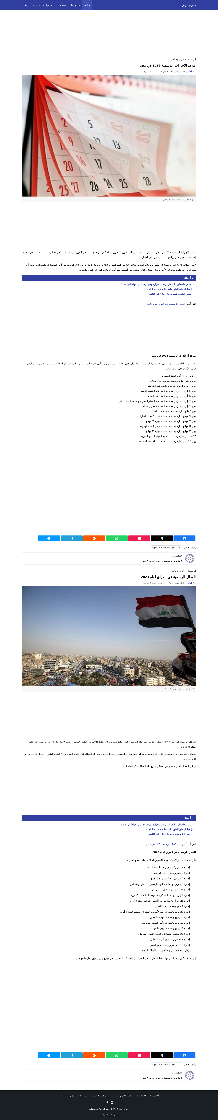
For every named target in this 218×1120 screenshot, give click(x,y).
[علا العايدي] (189, 558)
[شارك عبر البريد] (139, 538)
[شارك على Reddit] (94, 538)
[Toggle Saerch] (26, 5)
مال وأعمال (75, 5)
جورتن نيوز (189, 5)
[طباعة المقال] (49, 538)
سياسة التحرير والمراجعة (121, 1095)
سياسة (87, 5)
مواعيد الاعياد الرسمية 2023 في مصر (165, 844)
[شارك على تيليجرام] (71, 538)
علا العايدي (191, 71)
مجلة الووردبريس (106, 1114)
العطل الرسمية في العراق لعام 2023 (166, 303)
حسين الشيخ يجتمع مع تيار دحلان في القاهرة (170, 294)
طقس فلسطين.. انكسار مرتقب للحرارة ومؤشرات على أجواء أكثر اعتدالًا (156, 284)
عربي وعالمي (177, 59)
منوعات (62, 5)
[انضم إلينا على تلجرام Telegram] (106, 1102)
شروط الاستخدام (78, 1095)
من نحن (63, 1095)
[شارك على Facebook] (184, 538)
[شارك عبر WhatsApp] (116, 538)
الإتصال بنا (142, 1095)
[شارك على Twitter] (162, 538)
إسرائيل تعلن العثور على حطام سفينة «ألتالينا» (169, 289)
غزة (38, 5)
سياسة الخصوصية (98, 1095)
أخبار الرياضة (49, 5)
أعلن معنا (154, 1095)
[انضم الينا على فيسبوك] (111, 1102)
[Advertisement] (109, 33)
